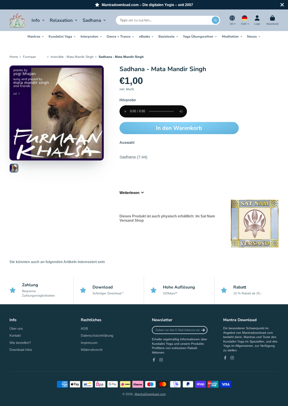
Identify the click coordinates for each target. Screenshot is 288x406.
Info (36, 20)
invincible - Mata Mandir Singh (72, 57)
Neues (252, 36)
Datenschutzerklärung (97, 335)
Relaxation (61, 20)
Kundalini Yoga (60, 36)
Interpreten (89, 36)
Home (13, 57)
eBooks (144, 36)
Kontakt (15, 335)
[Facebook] (154, 360)
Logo (17, 20)
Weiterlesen (129, 193)
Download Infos (20, 350)
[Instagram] (161, 360)
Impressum (89, 343)
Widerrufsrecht (91, 350)
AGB (84, 328)
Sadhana (92, 20)
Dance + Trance (118, 36)
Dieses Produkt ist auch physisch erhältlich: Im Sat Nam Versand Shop (167, 218)
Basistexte (166, 36)
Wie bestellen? (20, 343)
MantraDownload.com (150, 394)
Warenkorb (272, 20)
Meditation (230, 36)
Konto (257, 20)
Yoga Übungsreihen (198, 36)
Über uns (16, 328)
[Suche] (215, 20)
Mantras (33, 36)
